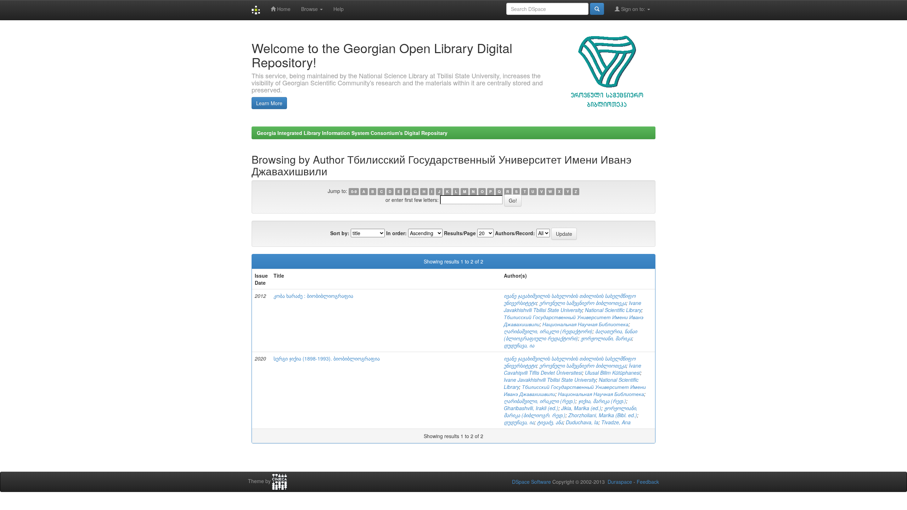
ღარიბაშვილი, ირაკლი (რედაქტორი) (548, 331)
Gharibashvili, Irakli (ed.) (531, 408)
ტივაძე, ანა (550, 422)
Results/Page (460, 233)
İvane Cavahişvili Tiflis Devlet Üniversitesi (572, 369)
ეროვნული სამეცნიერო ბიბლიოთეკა (582, 302)
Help (338, 8)
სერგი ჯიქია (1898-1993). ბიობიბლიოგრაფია (327, 358)
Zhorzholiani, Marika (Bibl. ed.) (602, 415)
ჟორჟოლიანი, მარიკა (606, 338)
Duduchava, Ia (582, 422)
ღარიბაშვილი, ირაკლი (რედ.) (539, 400)
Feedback (648, 481)
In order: (396, 233)
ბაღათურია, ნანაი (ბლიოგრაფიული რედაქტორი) (570, 335)
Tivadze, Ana (616, 422)
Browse (310, 8)
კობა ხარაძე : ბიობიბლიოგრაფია (313, 295)
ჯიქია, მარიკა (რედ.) (602, 400)
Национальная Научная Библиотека (585, 324)
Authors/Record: (515, 233)
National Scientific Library (613, 309)
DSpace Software (531, 481)
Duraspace (620, 481)
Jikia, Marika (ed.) (581, 408)
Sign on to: (633, 8)
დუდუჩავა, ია (519, 345)
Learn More (269, 103)
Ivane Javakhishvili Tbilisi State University (572, 306)
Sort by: (339, 233)
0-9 (354, 191)
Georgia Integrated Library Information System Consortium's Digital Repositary (352, 132)
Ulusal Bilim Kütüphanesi (612, 372)
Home (283, 8)
